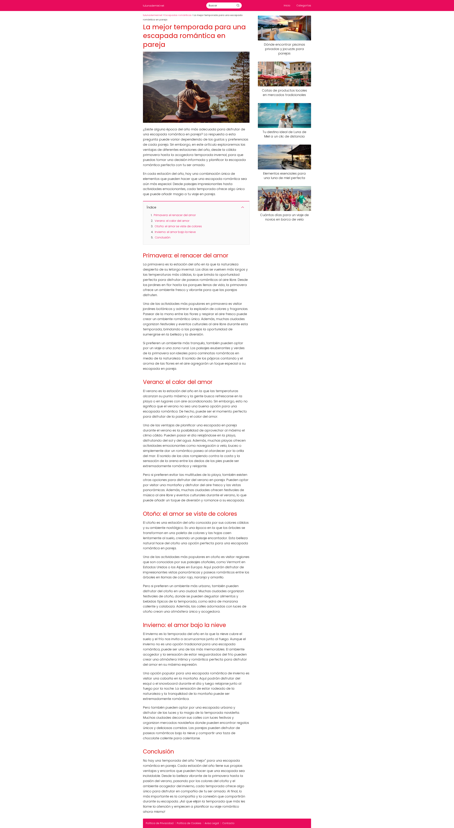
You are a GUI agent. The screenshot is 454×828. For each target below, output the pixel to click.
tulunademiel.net (153, 5)
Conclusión (162, 237)
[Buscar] (238, 5)
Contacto (228, 823)
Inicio (287, 5)
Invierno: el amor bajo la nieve (175, 232)
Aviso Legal (212, 823)
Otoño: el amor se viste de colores (178, 226)
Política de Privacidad (159, 823)
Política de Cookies (189, 823)
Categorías (303, 5)
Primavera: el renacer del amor (175, 215)
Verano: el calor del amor (172, 221)
